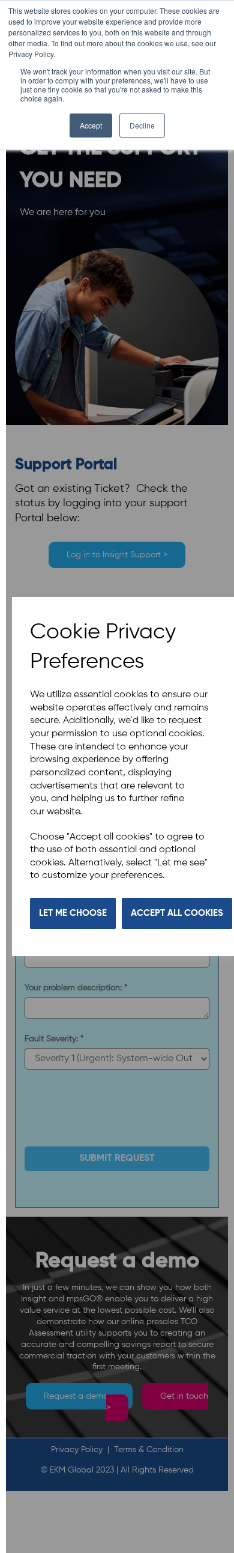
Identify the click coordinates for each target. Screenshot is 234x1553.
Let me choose (73, 913)
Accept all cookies (177, 913)
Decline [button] (142, 125)
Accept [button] (91, 125)
